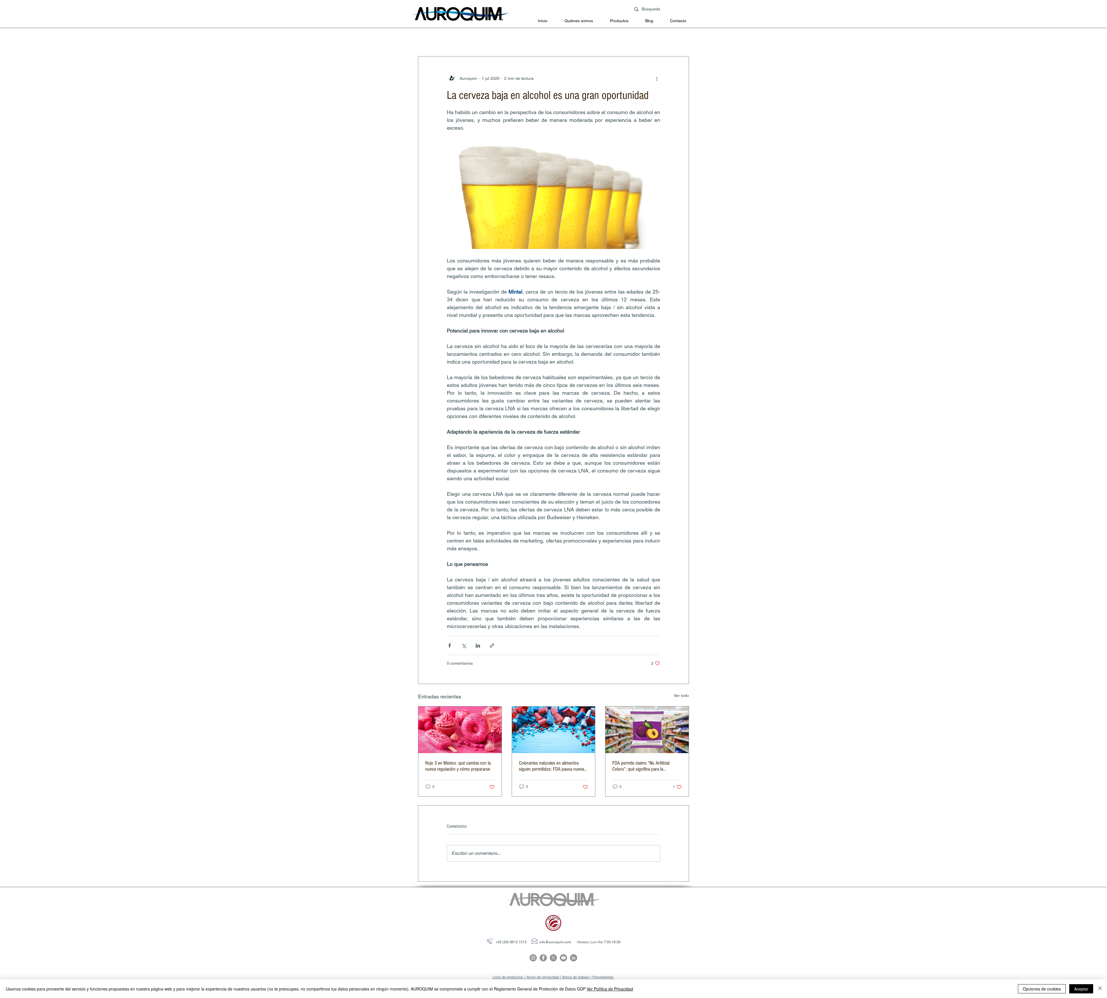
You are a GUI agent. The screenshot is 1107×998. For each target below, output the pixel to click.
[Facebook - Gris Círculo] (543, 957)
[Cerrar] (1100, 988)
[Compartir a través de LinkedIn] (478, 645)
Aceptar (1081, 989)
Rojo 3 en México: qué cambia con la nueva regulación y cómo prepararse (458, 766)
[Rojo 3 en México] (460, 729)
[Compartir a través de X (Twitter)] (463, 645)
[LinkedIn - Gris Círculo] (573, 957)
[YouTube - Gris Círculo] (563, 957)
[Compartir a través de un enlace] (492, 645)
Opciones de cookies (1042, 989)
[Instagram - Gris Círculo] (533, 957)
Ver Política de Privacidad (610, 989)
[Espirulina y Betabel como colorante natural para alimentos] (553, 729)
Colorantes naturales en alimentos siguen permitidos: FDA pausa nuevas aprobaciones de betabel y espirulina (552, 766)
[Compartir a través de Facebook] (449, 645)
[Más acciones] (656, 78)
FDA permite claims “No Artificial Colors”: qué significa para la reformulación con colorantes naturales (646, 766)
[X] (553, 957)
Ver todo (681, 695)
